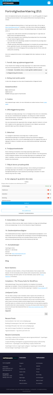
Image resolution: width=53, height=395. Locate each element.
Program (21, 363)
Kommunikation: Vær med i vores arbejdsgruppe (18, 321)
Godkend (26, 203)
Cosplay (21, 374)
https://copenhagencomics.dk (12, 27)
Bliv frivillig (38, 374)
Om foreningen (39, 377)
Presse (37, 371)
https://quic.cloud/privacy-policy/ (36, 307)
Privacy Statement (42, 288)
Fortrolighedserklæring (29, 213)
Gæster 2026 (22, 371)
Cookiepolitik (21, 213)
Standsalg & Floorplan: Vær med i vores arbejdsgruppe (19, 326)
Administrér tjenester (6, 200)
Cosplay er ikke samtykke (17, 339)
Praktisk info (22, 369)
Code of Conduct (23, 383)
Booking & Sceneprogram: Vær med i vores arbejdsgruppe (20, 323)
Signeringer (22, 377)
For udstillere (39, 383)
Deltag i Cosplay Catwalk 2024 (33, 343)
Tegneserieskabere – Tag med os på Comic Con (17, 330)
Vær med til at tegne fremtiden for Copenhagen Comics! (20, 328)
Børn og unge (22, 380)
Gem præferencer (26, 210)
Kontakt (38, 369)
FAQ (20, 366)
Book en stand (39, 380)
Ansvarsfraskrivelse (27, 391)
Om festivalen (39, 363)
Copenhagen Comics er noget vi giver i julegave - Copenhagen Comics (23, 346)
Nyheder (38, 366)
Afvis (26, 207)
